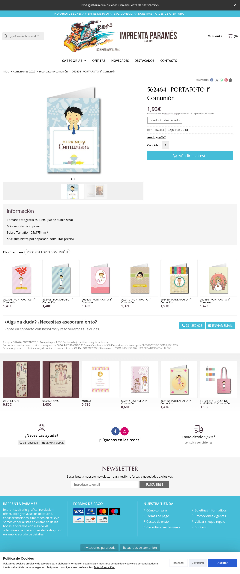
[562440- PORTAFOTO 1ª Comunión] (179, 379)
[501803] (100, 379)
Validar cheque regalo (210, 522)
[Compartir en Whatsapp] (221, 80)
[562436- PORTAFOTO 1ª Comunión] (218, 278)
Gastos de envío (157, 522)
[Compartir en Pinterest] (226, 80)
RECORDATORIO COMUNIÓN (157, 345)
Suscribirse (154, 484)
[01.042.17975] (61, 379)
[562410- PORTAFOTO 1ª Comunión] (139, 278)
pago (176, 113)
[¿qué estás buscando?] (23, 36)
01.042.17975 (50, 401)
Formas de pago (157, 516)
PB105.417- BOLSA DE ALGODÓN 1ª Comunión (215, 402)
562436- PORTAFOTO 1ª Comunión (215, 301)
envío (166, 113)
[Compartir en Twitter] (216, 80)
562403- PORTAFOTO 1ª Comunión (57, 301)
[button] (71, 179)
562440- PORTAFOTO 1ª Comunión (175, 402)
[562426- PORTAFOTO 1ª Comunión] (179, 278)
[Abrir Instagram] (124, 431)
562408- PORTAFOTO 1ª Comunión (97, 301)
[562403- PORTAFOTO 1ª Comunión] (61, 278)
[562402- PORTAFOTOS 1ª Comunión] (21, 278)
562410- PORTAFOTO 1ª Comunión (136, 301)
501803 (86, 401)
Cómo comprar (156, 510)
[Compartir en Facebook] (212, 80)
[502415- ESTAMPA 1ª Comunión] (139, 379)
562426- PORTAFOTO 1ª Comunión (175, 301)
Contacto (201, 527)
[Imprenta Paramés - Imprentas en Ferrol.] (120, 36)
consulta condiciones (198, 442)
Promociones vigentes (210, 516)
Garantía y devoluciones (163, 527)
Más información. (104, 567)
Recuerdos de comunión (140, 548)
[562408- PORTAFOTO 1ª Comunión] (100, 278)
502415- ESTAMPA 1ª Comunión (134, 402)
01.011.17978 (11, 401)
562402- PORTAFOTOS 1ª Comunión (19, 301)
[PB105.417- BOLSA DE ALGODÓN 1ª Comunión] (218, 379)
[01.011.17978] (21, 379)
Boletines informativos (211, 510)
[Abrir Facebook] (115, 431)
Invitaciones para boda (99, 548)
